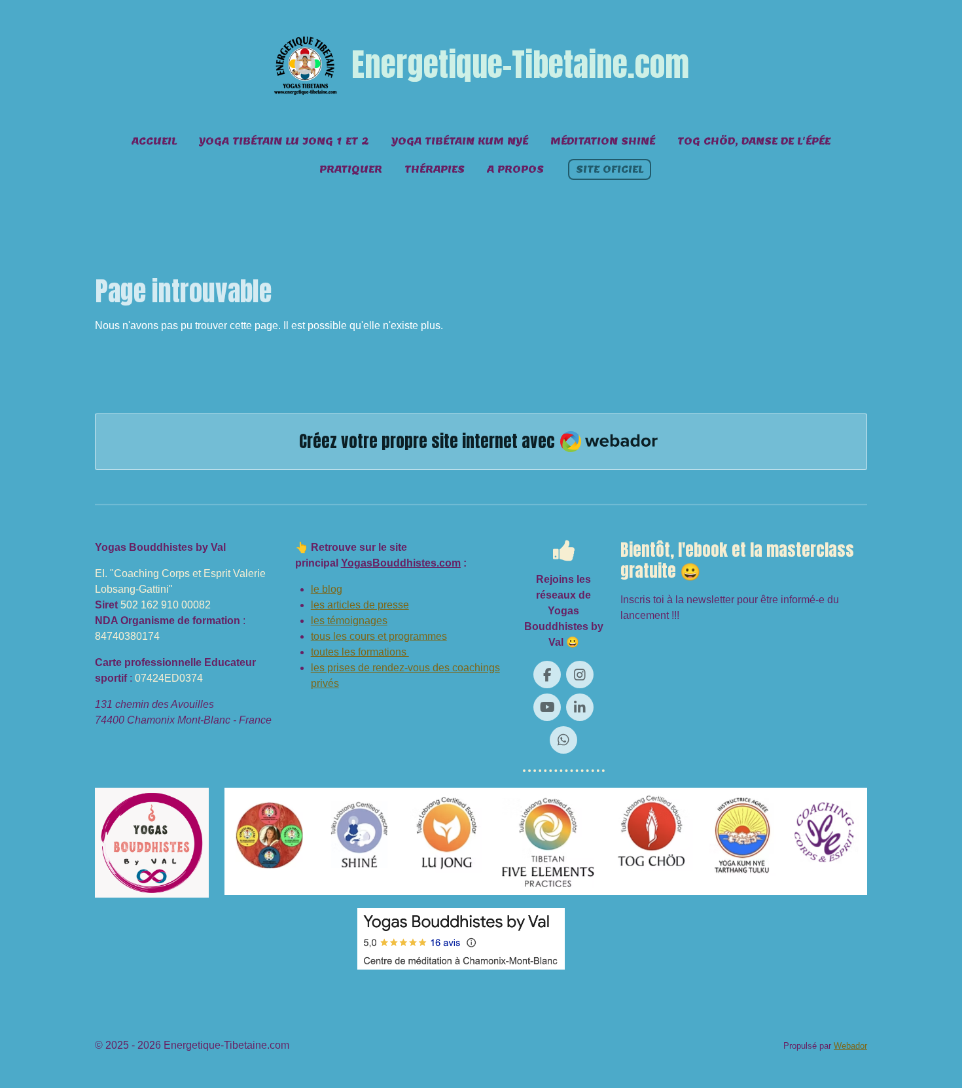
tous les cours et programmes (379, 636)
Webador (850, 1046)
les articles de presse (360, 604)
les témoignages (349, 620)
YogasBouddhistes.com (401, 563)
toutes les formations (360, 652)
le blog (326, 589)
